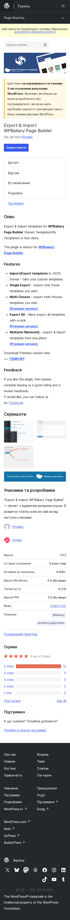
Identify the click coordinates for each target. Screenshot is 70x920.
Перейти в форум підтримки (25, 730)
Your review (12, 701)
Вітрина (42, 754)
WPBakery (59, 615)
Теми (41, 761)
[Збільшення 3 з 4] (28, 451)
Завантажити (16, 147)
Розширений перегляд (20, 634)
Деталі (13, 163)
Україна (18, 860)
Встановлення (19, 183)
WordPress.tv (15, 809)
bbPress (12, 836)
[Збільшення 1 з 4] (28, 426)
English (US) (58, 605)
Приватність (13, 775)
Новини (9, 761)
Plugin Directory (14, 17)
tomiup (17, 540)
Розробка (15, 193)
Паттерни (44, 775)
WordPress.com (17, 822)
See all (61, 701)
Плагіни (42, 768)
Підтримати (47, 802)
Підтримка (16, 203)
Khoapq (26, 137)
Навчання (11, 788)
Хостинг (10, 768)
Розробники (13, 802)
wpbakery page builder (51, 622)
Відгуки (13, 173)
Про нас (10, 754)
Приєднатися (47, 788)
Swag (43, 809)
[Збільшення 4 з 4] (61, 477)
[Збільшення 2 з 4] (61, 426)
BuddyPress (14, 843)
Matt (9, 829)
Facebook (16, 403)
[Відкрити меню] (64, 6)
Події (41, 795)
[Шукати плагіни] (45, 45)
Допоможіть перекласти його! (35, 31)
